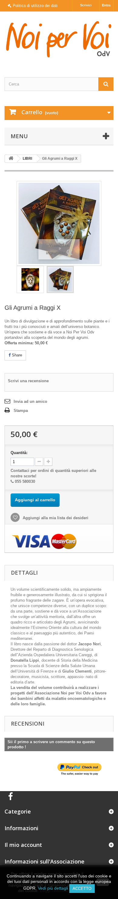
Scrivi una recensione (28, 381)
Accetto (82, 888)
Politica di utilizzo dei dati (35, 5)
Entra (106, 5)
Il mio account (23, 844)
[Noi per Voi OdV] (59, 39)
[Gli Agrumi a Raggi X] (30, 279)
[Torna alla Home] (11, 158)
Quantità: (19, 452)
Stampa (21, 410)
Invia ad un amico (30, 401)
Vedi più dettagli (53, 888)
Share (16, 355)
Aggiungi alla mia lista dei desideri (54, 518)
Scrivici (86, 5)
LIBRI (27, 158)
